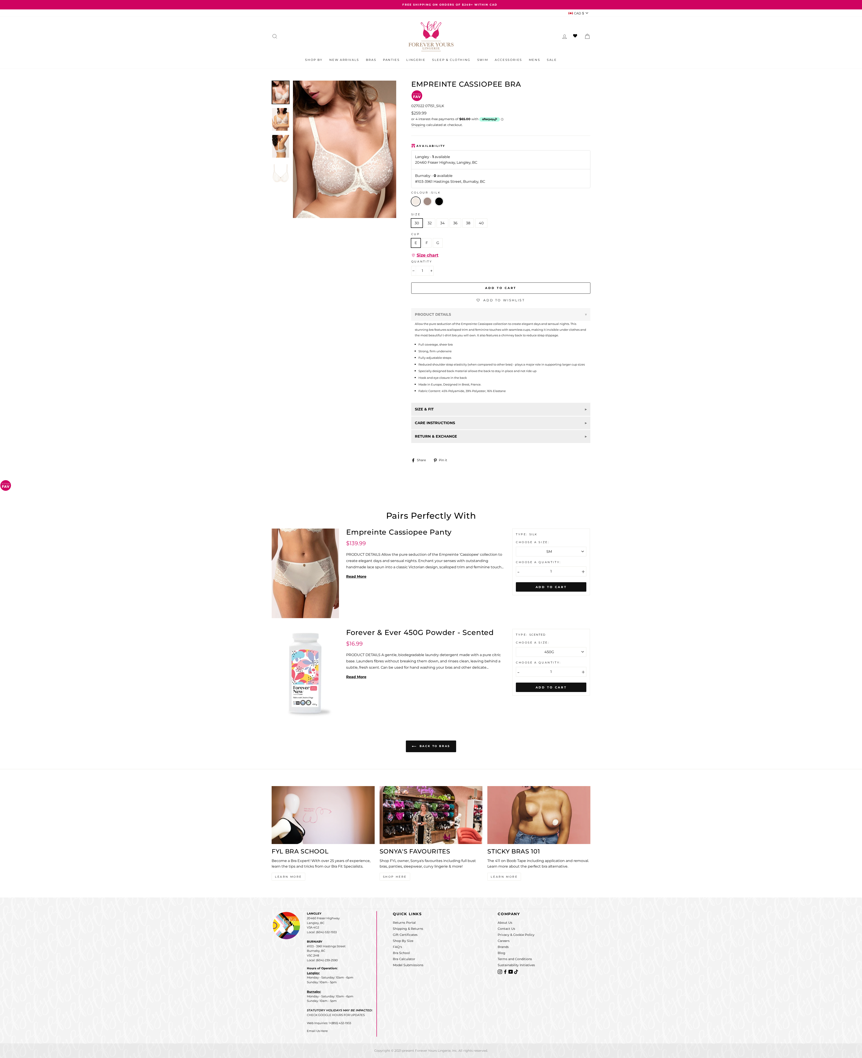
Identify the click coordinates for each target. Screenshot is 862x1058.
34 (442, 223)
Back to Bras (434, 746)
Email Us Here (317, 1031)
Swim (482, 60)
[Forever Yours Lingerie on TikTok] (516, 972)
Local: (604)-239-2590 (322, 960)
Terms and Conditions (515, 959)
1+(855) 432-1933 (340, 1023)
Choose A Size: (532, 542)
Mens (534, 60)
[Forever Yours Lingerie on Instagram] (500, 972)
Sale (552, 60)
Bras (371, 60)
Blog (501, 953)
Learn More (288, 876)
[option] (431, 4)
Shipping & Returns (408, 929)
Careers (504, 941)
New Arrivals (344, 60)
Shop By (313, 60)
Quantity (421, 261)
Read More (356, 576)
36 (455, 223)
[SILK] (429, 207)
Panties (391, 60)
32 (430, 223)
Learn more (504, 876)
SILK (415, 201)
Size (415, 214)
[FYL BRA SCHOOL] (323, 815)
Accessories (508, 60)
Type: (522, 534)
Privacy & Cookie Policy (516, 935)
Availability (430, 146)
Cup (415, 234)
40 (481, 223)
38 (468, 223)
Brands (503, 947)
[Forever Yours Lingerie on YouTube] (511, 972)
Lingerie (415, 60)
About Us (505, 923)
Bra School (401, 953)
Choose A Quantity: (538, 562)
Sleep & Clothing (451, 60)
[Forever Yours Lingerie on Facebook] (505, 972)
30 (417, 223)
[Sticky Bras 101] (538, 815)
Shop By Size (403, 941)
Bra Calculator (404, 959)
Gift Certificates (405, 935)
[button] (424, 255)
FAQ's (397, 947)
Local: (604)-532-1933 (322, 932)
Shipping (418, 125)
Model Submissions (408, 965)
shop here (395, 876)
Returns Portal (404, 923)
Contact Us (506, 929)
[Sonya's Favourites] (431, 815)
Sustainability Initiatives (516, 965)
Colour (426, 192)
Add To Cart (551, 587)
